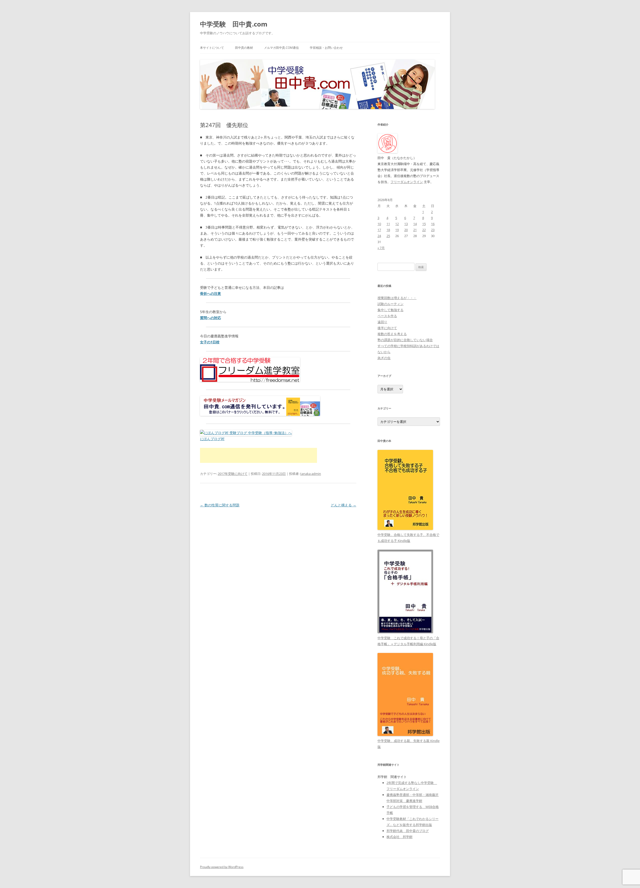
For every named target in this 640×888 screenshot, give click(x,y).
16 (432, 224)
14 (415, 224)
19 (397, 230)
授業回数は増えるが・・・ (397, 298)
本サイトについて (212, 48)
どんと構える (343, 505)
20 (406, 230)
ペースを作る (387, 316)
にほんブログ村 (212, 438)
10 (379, 224)
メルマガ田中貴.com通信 (281, 48)
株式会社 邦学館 (399, 836)
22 (424, 230)
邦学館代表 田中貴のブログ (407, 830)
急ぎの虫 (384, 358)
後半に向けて (387, 328)
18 (388, 230)
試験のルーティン (391, 304)
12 (397, 224)
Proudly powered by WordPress (222, 867)
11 (388, 224)
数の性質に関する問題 (220, 505)
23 (432, 230)
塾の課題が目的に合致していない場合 (405, 340)
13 (406, 224)
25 (388, 236)
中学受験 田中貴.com (234, 24)
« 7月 (381, 248)
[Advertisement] (258, 455)
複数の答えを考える (392, 334)
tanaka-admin (310, 473)
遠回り (382, 322)
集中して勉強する (391, 310)
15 (424, 224)
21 (415, 230)
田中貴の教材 (244, 48)
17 (379, 230)
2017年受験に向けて (233, 473)
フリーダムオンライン (406, 182)
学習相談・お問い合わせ (326, 48)
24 (379, 236)
